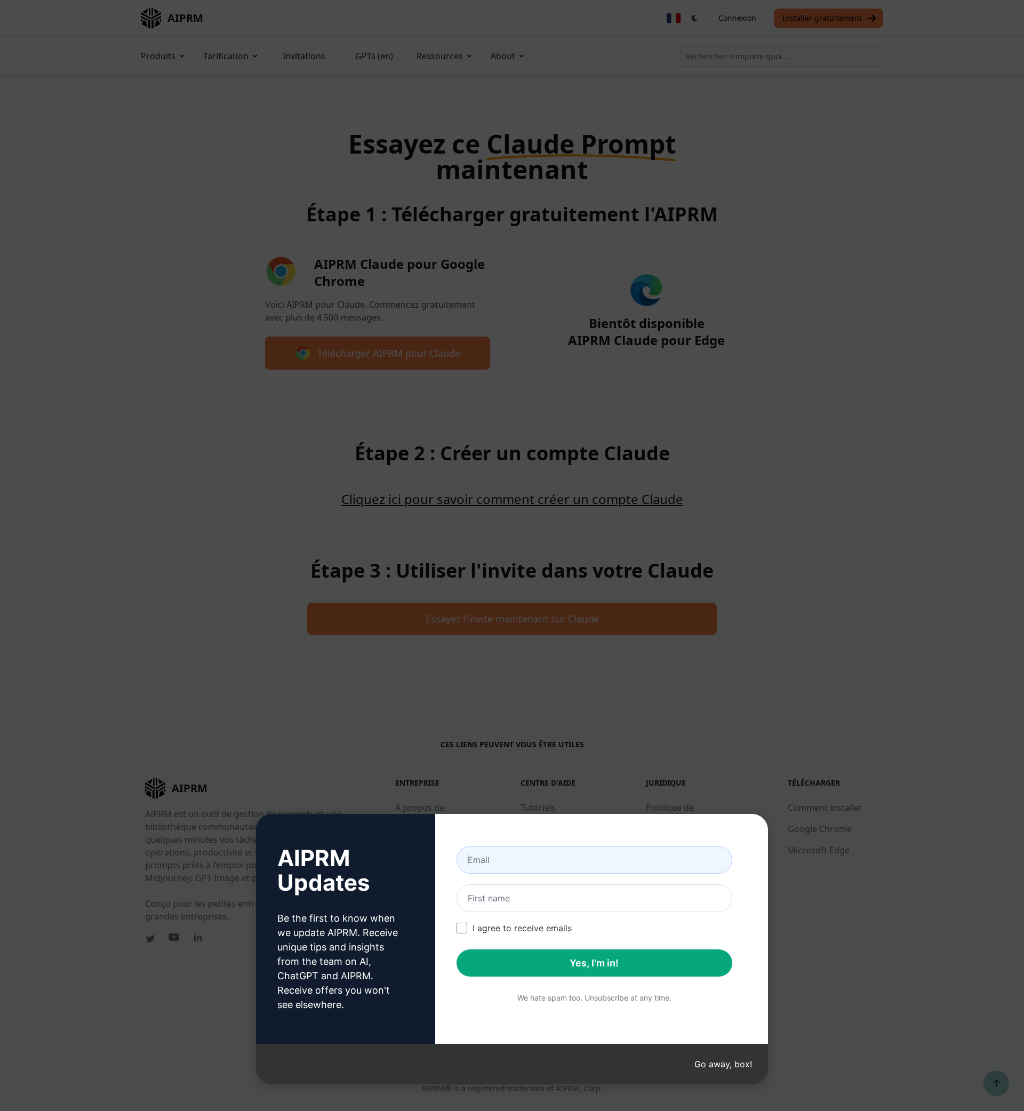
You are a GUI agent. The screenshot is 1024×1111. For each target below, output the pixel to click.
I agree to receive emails (522, 928)
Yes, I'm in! (594, 963)
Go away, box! (723, 1064)
